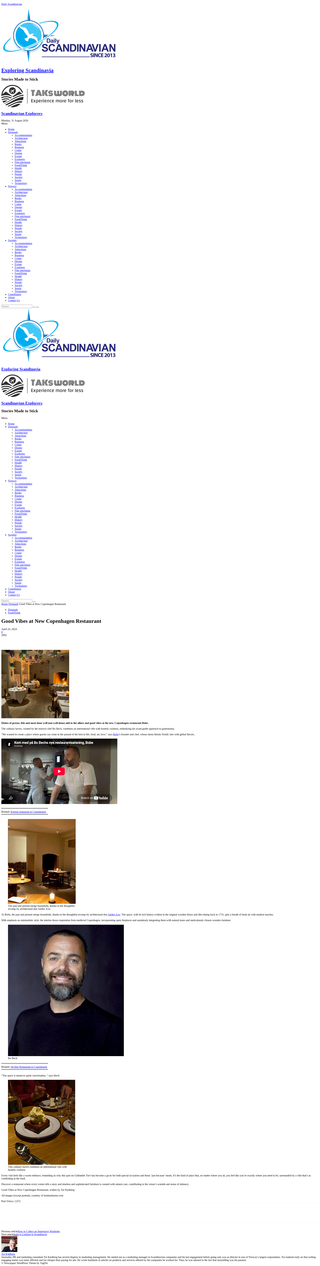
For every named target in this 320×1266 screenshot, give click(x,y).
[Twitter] (18, 640)
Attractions (20, 141)
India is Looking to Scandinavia (30, 1234)
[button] (160, 123)
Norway (12, 186)
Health (18, 168)
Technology (21, 183)
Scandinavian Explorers (21, 113)
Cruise (18, 150)
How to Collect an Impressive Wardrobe (39, 1231)
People (18, 174)
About (11, 297)
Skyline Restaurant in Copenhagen (29, 1066)
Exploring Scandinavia (27, 70)
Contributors (14, 294)
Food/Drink (21, 165)
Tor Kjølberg (8, 1254)
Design (18, 153)
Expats (18, 156)
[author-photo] (9, 1251)
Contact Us (14, 300)
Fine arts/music (22, 162)
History (18, 171)
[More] (55, 640)
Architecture (21, 138)
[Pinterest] (30, 640)
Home (11, 129)
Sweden (12, 240)
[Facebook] (6, 640)
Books (18, 144)
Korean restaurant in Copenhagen (28, 811)
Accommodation (23, 135)
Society (18, 177)
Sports (18, 180)
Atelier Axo (114, 914)
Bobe (116, 734)
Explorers (20, 159)
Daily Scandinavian (11, 4)
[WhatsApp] (42, 640)
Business (19, 147)
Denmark (13, 132)
